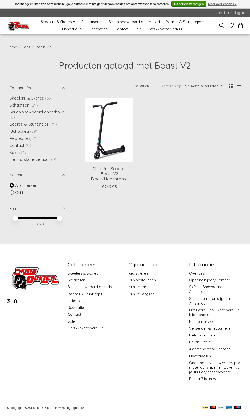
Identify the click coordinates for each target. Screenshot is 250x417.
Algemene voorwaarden (209, 349)
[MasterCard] (213, 408)
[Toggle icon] (221, 25)
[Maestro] (237, 408)
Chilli (19, 192)
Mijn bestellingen (142, 280)
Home (12, 47)
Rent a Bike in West (205, 378)
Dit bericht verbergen (189, 4)
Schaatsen (19, 105)
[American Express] (229, 408)
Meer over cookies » (222, 4)
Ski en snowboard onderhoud (134, 22)
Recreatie (19, 138)
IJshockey (19, 131)
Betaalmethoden (203, 335)
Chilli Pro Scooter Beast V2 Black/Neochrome (109, 173)
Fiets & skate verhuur (165, 29)
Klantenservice (201, 321)
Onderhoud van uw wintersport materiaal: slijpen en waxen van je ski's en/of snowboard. (215, 367)
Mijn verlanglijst (141, 294)
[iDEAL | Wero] (205, 408)
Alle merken (26, 185)
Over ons (197, 273)
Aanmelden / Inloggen (229, 13)
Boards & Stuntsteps (29, 124)
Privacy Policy (201, 342)
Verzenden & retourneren (210, 328)
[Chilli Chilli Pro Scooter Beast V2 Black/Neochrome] (109, 130)
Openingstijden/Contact (209, 280)
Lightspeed (78, 408)
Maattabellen (200, 356)
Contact (121, 29)
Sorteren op (171, 86)
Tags (26, 47)
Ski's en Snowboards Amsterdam (206, 289)
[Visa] (221, 408)
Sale (138, 29)
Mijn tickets (137, 287)
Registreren (138, 273)
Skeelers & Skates (27, 98)
